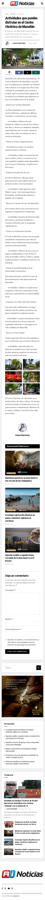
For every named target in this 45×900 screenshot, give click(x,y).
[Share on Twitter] (28, 72)
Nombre (9, 619)
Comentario (10, 590)
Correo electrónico (13, 629)
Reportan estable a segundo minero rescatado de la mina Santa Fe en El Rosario (19, 558)
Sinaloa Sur (20, 14)
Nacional (9, 796)
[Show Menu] (3, 3)
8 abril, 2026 (9, 484)
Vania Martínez (19, 43)
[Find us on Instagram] (12, 888)
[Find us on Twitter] (5, 888)
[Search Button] (42, 3)
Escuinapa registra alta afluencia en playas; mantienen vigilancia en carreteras (20, 518)
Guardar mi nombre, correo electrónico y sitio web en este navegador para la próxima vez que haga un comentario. (23, 642)
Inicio (7, 14)
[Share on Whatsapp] (36, 72)
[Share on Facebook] (19, 72)
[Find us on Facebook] (2, 888)
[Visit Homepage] (22, 3)
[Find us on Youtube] (9, 888)
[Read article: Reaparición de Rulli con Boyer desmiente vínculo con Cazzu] (8, 824)
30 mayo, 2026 (23, 809)
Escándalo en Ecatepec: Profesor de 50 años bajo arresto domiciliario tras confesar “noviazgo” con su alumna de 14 (21, 803)
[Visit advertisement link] (22, 696)
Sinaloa (12, 14)
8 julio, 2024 (33, 43)
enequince (16, 896)
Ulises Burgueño (12, 809)
